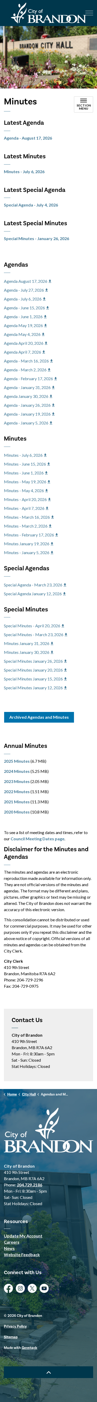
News (9, 1248)
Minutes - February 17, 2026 (29, 534)
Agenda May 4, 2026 (22, 334)
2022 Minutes (17, 791)
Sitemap (11, 1337)
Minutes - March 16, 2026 (27, 517)
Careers (11, 1242)
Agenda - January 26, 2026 (27, 405)
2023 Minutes (17, 781)
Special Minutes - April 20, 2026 (32, 625)
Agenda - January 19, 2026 (27, 413)
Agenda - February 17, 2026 (28, 378)
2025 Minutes (17, 761)
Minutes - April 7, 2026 (24, 508)
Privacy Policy (15, 1326)
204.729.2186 (29, 1184)
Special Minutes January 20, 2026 (33, 669)
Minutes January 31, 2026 (26, 643)
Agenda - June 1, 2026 (23, 316)
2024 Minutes (17, 771)
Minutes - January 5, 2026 (26, 552)
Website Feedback (22, 1254)
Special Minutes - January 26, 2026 (36, 238)
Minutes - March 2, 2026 (26, 525)
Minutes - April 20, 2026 (25, 499)
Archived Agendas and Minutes (39, 717)
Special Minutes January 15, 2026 (33, 678)
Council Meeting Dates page (37, 838)
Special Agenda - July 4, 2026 (31, 204)
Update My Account (23, 1235)
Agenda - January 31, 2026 (27, 387)
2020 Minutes (17, 811)
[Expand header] (89, 13)
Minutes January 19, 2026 (26, 543)
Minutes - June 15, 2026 (25, 463)
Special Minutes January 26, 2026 (33, 661)
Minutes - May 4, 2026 (24, 490)
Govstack (29, 1347)
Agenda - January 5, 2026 (26, 422)
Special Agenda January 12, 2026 (33, 593)
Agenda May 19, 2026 (23, 325)
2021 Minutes (17, 801)
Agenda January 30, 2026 (26, 396)
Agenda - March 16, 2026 (26, 360)
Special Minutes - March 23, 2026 (33, 634)
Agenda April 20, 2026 (23, 343)
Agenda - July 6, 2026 (23, 298)
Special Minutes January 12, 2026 (33, 687)
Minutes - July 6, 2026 (24, 171)
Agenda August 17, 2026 (25, 281)
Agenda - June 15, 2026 (24, 307)
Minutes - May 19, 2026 (25, 481)
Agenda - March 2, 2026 (25, 369)
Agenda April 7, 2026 (22, 351)
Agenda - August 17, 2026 (28, 137)
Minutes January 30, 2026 (26, 652)
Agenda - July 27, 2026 (24, 289)
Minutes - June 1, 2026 (24, 472)
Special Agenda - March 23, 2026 (33, 584)
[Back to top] (48, 1372)
